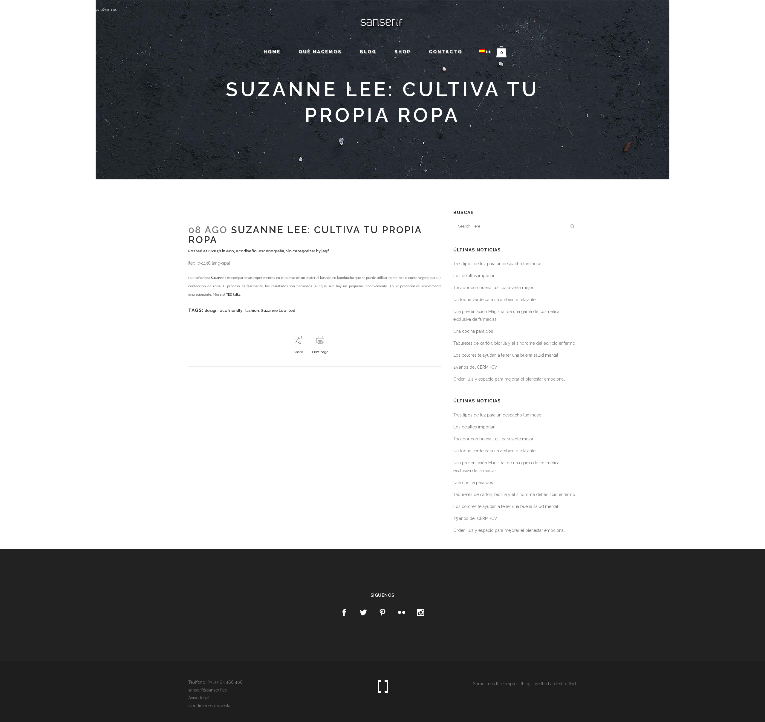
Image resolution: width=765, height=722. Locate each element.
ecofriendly (231, 310)
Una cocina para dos (473, 331)
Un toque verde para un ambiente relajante (494, 299)
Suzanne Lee (220, 278)
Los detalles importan (474, 275)
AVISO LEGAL (109, 10)
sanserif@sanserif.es (82, 10)
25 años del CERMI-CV (475, 367)
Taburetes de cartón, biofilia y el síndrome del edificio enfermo (514, 343)
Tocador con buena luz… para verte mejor (493, 287)
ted (291, 310)
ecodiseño (246, 251)
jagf (325, 251)
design (211, 310)
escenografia (271, 251)
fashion (251, 310)
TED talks (233, 295)
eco (230, 251)
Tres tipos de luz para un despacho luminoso (497, 263)
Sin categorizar (300, 251)
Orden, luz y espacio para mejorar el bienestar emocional (509, 379)
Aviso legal (198, 697)
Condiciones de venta (209, 705)
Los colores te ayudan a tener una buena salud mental (505, 355)
